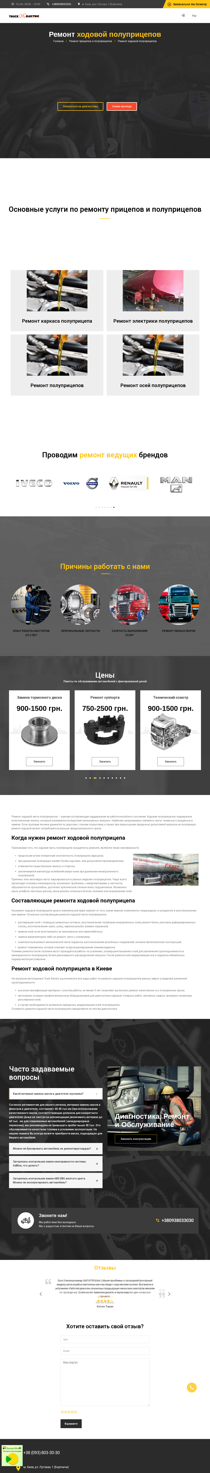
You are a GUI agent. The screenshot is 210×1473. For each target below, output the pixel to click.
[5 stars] (75, 1408)
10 (124, 778)
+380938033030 (61, 4)
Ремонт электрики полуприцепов (153, 321)
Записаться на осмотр (190, 4)
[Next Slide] (169, 1291)
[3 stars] (69, 1408)
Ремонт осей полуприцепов (153, 385)
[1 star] (62, 1408)
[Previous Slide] (41, 1291)
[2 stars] (65, 1408)
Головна (58, 41)
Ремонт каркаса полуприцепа (57, 321)
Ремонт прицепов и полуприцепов (90, 41)
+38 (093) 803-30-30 (41, 1448)
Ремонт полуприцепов (57, 385)
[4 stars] (72, 1408)
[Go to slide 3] (102, 507)
